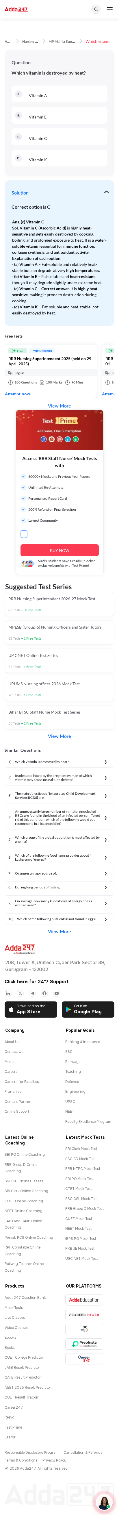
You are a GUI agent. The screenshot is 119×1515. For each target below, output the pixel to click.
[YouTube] (56, 993)
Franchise (13, 1091)
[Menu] (109, 9)
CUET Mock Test (78, 1218)
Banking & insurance (82, 1042)
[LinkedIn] (8, 993)
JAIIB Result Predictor (22, 1367)
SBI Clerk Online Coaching (26, 1191)
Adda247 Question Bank (25, 1297)
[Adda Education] (84, 1299)
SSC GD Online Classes (24, 1181)
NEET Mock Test (78, 1228)
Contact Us (14, 1051)
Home (9, 41)
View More (59, 406)
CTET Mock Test (78, 1188)
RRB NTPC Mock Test (82, 1168)
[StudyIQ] (84, 1329)
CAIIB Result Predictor (23, 1377)
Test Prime (13, 1427)
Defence (72, 1081)
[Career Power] (84, 1314)
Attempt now (17, 394)
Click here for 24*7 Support (37, 982)
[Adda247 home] (16, 9)
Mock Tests (14, 1307)
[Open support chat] (104, 1502)
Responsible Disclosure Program (32, 1452)
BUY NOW (59, 550)
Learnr (10, 1437)
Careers (11, 1071)
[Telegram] (32, 993)
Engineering (75, 1091)
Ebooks (10, 1337)
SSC (68, 1051)
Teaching (73, 1071)
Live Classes (15, 1317)
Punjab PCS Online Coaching (29, 1237)
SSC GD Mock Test (80, 1159)
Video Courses (17, 1327)
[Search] (96, 9)
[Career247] (84, 1358)
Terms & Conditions (21, 1460)
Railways (73, 1062)
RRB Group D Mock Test (84, 1208)
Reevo (9, 1417)
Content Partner (18, 1101)
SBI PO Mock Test (79, 1179)
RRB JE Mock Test (79, 1248)
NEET (69, 1111)
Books (10, 1347)
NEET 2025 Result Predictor (28, 1387)
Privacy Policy (54, 1460)
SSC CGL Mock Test (81, 1199)
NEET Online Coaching (23, 1211)
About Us (12, 1042)
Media (9, 1062)
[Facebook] (44, 993)
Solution (20, 193)
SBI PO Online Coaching (25, 1154)
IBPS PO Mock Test (80, 1238)
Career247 (14, 1407)
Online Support (17, 1111)
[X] (20, 993)
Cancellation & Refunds (83, 1452)
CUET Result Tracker (22, 1397)
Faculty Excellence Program (88, 1121)
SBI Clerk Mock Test (81, 1149)
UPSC (70, 1101)
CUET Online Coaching (24, 1201)
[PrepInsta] (84, 1344)
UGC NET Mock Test (81, 1258)
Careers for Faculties (22, 1081)
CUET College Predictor (24, 1357)
